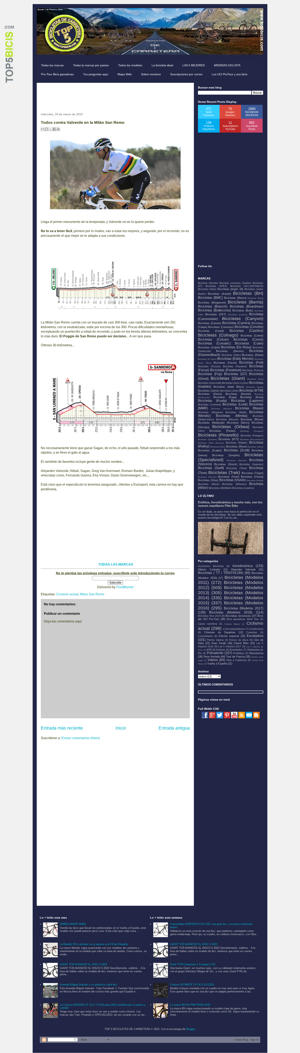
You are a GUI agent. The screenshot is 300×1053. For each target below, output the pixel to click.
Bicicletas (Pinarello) (218, 435)
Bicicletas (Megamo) (210, 412)
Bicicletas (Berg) (255, 298)
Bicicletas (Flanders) (235, 366)
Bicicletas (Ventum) (207, 477)
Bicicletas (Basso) (235, 297)
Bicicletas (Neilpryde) (211, 422)
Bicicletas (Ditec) (231, 355)
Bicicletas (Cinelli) (211, 330)
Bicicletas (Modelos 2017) (243, 608)
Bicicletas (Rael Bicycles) (211, 443)
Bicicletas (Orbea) (230, 426)
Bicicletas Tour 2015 (209, 616)
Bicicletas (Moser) (252, 419)
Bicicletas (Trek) (224, 472)
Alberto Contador (209, 569)
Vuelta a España (217, 663)
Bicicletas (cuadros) (243, 488)
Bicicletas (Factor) (225, 362)
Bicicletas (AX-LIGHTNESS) (246, 286)
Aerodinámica (242, 566)
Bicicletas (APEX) (216, 286)
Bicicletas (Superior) (251, 464)
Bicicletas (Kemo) (210, 393)
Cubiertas (251, 632)
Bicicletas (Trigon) (252, 473)
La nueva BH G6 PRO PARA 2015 (190, 1004)
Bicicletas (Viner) (228, 476)
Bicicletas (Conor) (248, 339)
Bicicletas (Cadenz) (237, 314)
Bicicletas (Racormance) (251, 439)
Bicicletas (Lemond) (209, 404)
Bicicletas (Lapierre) (247, 400)
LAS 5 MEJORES (193, 65)
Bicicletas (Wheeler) (234, 484)
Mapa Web (125, 74)
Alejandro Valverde (243, 569)
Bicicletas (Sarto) (255, 447)
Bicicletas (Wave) (208, 484)
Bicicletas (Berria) (245, 302)
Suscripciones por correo (186, 74)
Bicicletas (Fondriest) (225, 370)
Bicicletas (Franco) (252, 370)
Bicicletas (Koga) (225, 397)
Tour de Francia (235, 656)
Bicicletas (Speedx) (237, 460)
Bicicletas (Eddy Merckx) (235, 358)
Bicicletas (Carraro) (209, 323)
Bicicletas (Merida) (231, 415)
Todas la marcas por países (91, 65)
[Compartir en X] (50, 129)
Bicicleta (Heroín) (208, 283)
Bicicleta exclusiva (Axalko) (235, 283)
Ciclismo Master (232, 624)
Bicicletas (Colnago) (218, 335)
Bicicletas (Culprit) (209, 347)
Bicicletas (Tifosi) (236, 468)
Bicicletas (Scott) (237, 450)
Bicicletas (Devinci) (230, 351)
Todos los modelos (130, 65)
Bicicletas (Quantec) (207, 439)
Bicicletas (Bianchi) (212, 306)
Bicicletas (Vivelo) (232, 480)
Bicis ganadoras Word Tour (243, 619)
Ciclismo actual (67, 594)
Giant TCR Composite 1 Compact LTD (192, 964)
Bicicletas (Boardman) (246, 306)
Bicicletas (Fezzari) (209, 366)
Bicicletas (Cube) (249, 343)
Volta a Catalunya (236, 660)
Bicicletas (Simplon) (226, 455)
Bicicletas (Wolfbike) (220, 488)
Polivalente (215, 653)
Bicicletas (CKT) (215, 314)
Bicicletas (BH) (248, 293)
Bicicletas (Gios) (255, 379)
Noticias (220, 649)
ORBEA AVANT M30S (73, 924)
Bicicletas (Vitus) (208, 480)
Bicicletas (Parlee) (222, 430)
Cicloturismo (256, 629)
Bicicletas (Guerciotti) (209, 383)
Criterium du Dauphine (219, 632)
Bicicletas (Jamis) (208, 390)
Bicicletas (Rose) (236, 446)
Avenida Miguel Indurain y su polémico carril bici (88, 984)
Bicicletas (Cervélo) (249, 327)
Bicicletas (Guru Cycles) (235, 383)
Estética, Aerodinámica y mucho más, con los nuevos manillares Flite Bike (230, 503)
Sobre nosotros (151, 74)
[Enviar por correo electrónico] (43, 129)
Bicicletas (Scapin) (210, 450)
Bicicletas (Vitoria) (252, 476)
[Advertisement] (115, 96)
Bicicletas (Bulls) (242, 310)
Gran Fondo (218, 643)
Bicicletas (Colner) (252, 335)
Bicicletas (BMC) (210, 297)
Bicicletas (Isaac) (254, 387)
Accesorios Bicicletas (211, 566)
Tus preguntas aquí (95, 74)
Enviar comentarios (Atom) (80, 738)
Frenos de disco (238, 640)
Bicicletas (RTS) (229, 439)
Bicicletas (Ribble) (236, 442)
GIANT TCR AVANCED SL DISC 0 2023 (83, 964)
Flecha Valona (215, 640)
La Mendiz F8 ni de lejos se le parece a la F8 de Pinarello (94, 944)
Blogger (190, 1029)
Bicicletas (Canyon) (242, 318)
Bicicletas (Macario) (221, 408)
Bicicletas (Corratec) (214, 343)
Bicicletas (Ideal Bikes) (228, 386)
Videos (213, 660)
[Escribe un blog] (46, 129)
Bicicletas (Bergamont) (212, 302)
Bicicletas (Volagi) (255, 480)
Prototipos (238, 653)
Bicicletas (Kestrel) (238, 393)
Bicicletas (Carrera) (236, 323)
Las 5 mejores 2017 (229, 646)
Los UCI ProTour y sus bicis (229, 74)
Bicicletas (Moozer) (227, 419)
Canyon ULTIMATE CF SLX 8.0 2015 (192, 984)
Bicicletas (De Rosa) (236, 347)
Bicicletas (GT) (235, 374)
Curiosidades (205, 636)
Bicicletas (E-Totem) (207, 359)
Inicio (121, 728)
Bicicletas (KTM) (251, 390)
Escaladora (255, 636)
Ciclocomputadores (234, 629)
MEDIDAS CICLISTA (227, 65)
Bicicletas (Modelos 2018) (230, 612)
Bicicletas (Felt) (251, 362)
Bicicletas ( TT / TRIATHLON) (220, 573)
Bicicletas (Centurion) (221, 327)
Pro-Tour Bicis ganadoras (57, 74)
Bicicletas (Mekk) (236, 412)
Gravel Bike (241, 643)
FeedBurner (125, 587)
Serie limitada (211, 656)
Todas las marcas (52, 65)
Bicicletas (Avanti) (219, 293)
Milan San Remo (92, 594)
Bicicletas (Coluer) (213, 339)
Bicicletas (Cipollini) (246, 330)
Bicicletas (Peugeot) (251, 431)
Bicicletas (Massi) (249, 408)
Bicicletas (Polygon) (252, 435)
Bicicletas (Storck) (225, 464)
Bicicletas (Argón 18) (230, 289)
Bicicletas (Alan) (207, 289)
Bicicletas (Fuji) (210, 374)
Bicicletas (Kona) (251, 397)
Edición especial (229, 636)
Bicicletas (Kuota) (212, 400)
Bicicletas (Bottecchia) (214, 310)
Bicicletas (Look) (235, 404)
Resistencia (256, 653)
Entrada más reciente (62, 728)
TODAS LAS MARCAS (115, 564)
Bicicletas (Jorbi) (229, 390)
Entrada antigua (174, 728)
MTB (209, 649)
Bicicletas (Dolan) (252, 355)
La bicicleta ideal (162, 65)
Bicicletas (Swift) (211, 468)
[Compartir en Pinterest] (58, 129)
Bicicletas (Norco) (238, 422)
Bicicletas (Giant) (228, 378)
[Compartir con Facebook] (54, 129)
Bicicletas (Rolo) (218, 447)
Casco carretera (207, 623)
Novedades (236, 649)
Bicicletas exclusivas (238, 615)
